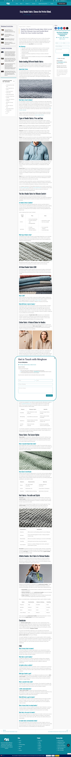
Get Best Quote (49, 395)
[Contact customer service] (68, 745)
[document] (35, 378)
